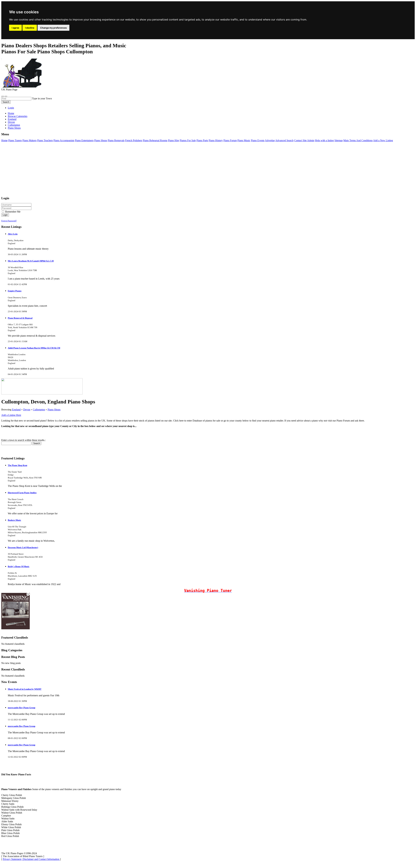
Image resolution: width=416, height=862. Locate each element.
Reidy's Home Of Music (18, 566)
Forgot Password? (9, 221)
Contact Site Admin (304, 140)
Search (6, 102)
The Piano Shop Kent (17, 465)
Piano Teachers (45, 140)
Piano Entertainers (84, 140)
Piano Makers (29, 140)
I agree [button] (15, 27)
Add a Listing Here (11, 415)
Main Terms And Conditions (358, 140)
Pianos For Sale (188, 140)
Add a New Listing (383, 140)
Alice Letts (13, 234)
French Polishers (133, 140)
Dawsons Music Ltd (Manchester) (23, 547)
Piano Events (257, 140)
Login (11, 107)
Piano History (216, 140)
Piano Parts (202, 140)
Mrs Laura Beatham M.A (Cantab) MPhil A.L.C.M (31, 261)
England (16, 409)
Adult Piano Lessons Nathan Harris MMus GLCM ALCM (34, 348)
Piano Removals (116, 140)
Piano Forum (230, 140)
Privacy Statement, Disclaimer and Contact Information (31, 859)
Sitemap (338, 140)
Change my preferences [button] (53, 27)
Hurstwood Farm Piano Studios (22, 492)
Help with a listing (324, 140)
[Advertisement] (98, 170)
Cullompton (39, 409)
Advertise (270, 140)
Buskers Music (14, 520)
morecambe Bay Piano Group (21, 707)
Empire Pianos (14, 291)
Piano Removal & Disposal (20, 318)
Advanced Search (284, 140)
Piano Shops (100, 140)
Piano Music (243, 140)
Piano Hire (173, 140)
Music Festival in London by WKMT (24, 689)
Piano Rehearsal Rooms (155, 140)
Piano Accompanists (63, 140)
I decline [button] (29, 27)
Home (11, 113)
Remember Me (12, 211)
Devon (26, 409)
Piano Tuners (15, 140)
